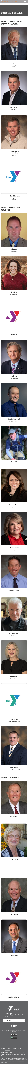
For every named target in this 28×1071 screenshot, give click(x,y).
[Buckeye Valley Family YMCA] (9, 1)
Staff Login (7, 1050)
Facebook (12, 1026)
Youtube (14, 1026)
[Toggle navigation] (25, 1)
